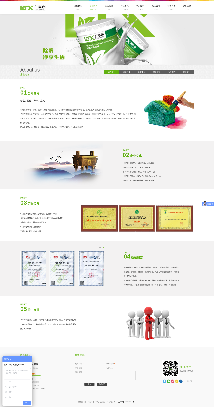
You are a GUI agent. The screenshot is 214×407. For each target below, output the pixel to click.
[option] (100, 218)
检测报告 (156, 72)
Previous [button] (28, 268)
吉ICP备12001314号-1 (127, 402)
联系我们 (186, 72)
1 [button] (104, 248)
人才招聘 (171, 72)
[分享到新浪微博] (172, 381)
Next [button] (99, 268)
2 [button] (100, 248)
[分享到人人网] (181, 381)
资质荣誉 (141, 72)
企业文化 (126, 72)
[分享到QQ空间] (176, 381)
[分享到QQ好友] (164, 381)
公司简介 (111, 72)
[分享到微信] (168, 381)
